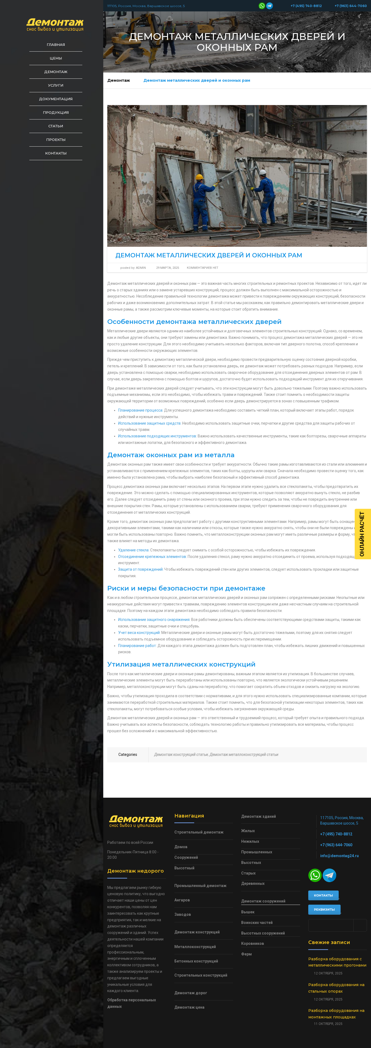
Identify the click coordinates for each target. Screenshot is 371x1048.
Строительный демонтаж (199, 832)
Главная (56, 44)
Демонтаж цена (189, 1007)
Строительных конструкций (200, 975)
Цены (56, 58)
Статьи (55, 126)
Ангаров (182, 900)
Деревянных (253, 883)
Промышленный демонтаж (200, 885)
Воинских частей (257, 922)
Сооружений (186, 857)
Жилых (248, 831)
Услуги (55, 85)
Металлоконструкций (195, 947)
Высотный (184, 868)
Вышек (247, 912)
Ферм (246, 954)
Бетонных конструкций (196, 961)
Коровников (252, 943)
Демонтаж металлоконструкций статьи (244, 754)
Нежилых (250, 841)
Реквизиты (324, 909)
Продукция (56, 112)
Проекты (55, 139)
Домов (180, 847)
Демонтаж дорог (190, 993)
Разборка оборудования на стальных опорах (336, 988)
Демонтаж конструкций (197, 932)
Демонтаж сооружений (263, 901)
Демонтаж (55, 72)
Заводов (182, 914)
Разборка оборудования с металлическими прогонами (337, 962)
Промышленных (256, 852)
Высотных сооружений (263, 933)
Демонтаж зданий (258, 816)
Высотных (251, 862)
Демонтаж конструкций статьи (181, 754)
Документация (56, 99)
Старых (248, 873)
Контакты (56, 153)
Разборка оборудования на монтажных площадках (336, 1013)
